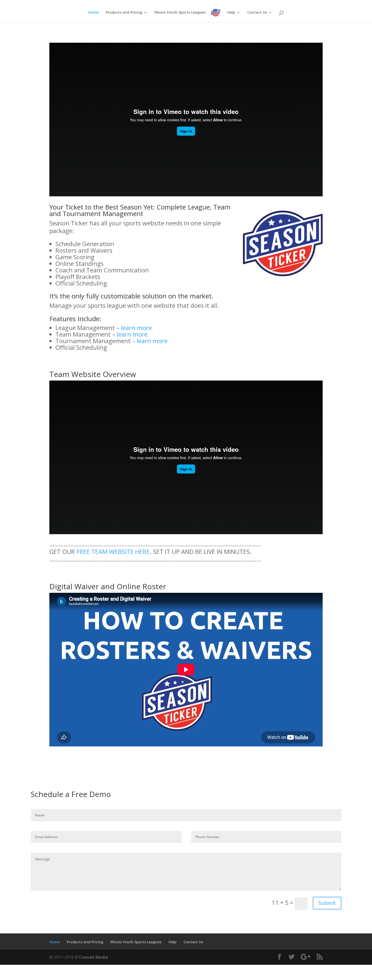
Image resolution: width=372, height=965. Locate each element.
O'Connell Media (91, 957)
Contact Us (257, 13)
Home (93, 13)
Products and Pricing (124, 13)
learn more (136, 327)
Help (231, 13)
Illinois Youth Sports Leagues (179, 13)
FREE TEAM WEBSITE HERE (113, 551)
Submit (327, 903)
